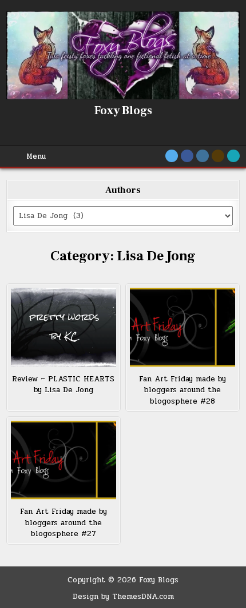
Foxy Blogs (123, 110)
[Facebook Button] (187, 156)
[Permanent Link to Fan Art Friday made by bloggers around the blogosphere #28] (182, 327)
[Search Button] (233, 156)
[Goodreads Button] (218, 156)
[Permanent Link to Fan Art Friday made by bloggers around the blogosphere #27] (63, 460)
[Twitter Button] (171, 156)
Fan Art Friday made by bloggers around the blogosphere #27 (63, 522)
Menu (36, 156)
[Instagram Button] (202, 156)
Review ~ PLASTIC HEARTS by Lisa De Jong (63, 384)
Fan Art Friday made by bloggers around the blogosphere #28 (182, 390)
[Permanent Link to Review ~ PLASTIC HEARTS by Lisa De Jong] (63, 327)
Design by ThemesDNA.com (123, 596)
